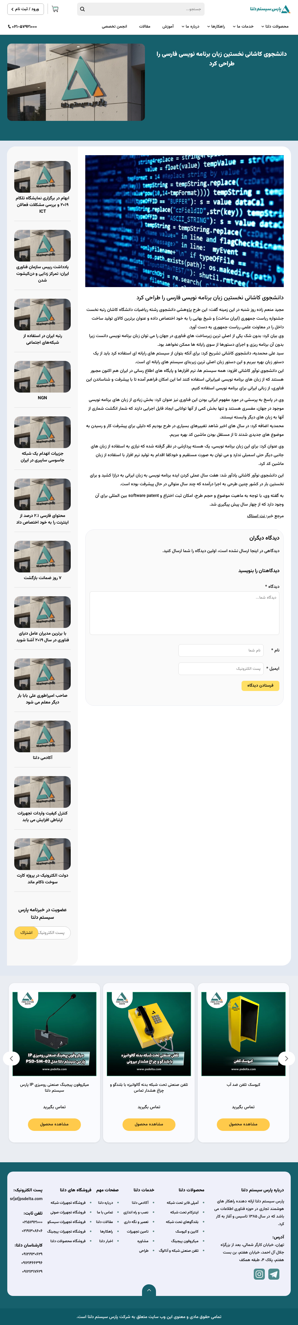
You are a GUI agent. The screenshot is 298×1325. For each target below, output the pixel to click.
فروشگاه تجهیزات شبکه (68, 1203)
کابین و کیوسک (186, 1232)
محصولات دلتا (277, 27)
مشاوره (142, 1241)
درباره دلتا (105, 1203)
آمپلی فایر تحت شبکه (182, 1203)
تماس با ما (105, 1212)
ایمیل (272, 668)
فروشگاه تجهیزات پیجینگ (66, 1232)
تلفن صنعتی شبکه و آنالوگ (178, 1251)
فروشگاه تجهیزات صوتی (68, 1212)
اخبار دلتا (106, 1241)
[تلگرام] (273, 1274)
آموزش (168, 27)
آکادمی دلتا (140, 1203)
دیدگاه (272, 586)
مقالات (144, 27)
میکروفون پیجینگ (184, 1241)
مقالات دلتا (104, 1222)
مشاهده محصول (243, 1124)
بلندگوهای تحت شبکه (182, 1222)
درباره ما (192, 27)
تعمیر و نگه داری (136, 1222)
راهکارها (218, 27)
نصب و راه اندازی (135, 1212)
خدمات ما (245, 27)
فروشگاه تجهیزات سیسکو (66, 1222)
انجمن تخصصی (114, 27)
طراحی (143, 1251)
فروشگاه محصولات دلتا (68, 1241)
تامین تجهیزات (137, 1232)
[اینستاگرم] (259, 1274)
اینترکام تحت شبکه (184, 1212)
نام (275, 650)
